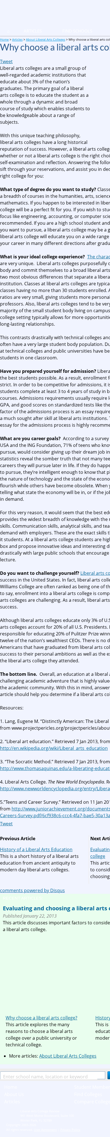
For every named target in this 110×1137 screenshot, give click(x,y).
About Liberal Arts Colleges (67, 1056)
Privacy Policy (70, 1129)
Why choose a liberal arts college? (41, 1018)
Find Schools (70, 31)
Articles (33, 31)
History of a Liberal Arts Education (36, 849)
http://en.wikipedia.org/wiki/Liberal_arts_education (54, 748)
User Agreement (45, 1129)
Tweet (6, 61)
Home (10, 1087)
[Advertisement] (50, 972)
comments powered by (32, 890)
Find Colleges (88, 1094)
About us (14, 1094)
